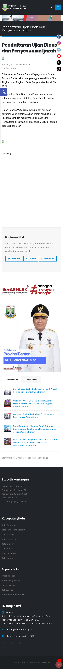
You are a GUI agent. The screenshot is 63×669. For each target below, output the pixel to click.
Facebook (15, 258)
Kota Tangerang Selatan (13, 529)
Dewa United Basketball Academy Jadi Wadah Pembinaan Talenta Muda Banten (35, 390)
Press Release (8, 575)
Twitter (32, 258)
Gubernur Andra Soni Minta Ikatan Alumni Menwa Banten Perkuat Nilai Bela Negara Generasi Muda (32, 403)
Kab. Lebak (7, 548)
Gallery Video (8, 585)
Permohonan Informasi (13, 594)
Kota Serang (8, 534)
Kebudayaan (8, 590)
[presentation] (9, 18)
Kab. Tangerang (9, 553)
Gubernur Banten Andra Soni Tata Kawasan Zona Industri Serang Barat (33, 415)
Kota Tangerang (9, 525)
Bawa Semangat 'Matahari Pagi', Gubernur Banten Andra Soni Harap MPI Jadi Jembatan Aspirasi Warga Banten (34, 429)
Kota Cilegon (8, 543)
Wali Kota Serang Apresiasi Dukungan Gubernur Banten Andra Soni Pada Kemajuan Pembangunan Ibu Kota (36, 442)
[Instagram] (4, 643)
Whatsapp (48, 258)
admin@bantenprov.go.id (19, 629)
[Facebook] (20, 643)
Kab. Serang (7, 558)
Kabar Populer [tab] (11, 379)
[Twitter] (12, 643)
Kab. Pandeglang (10, 539)
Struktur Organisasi (11, 580)
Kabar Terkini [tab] (31, 379)
